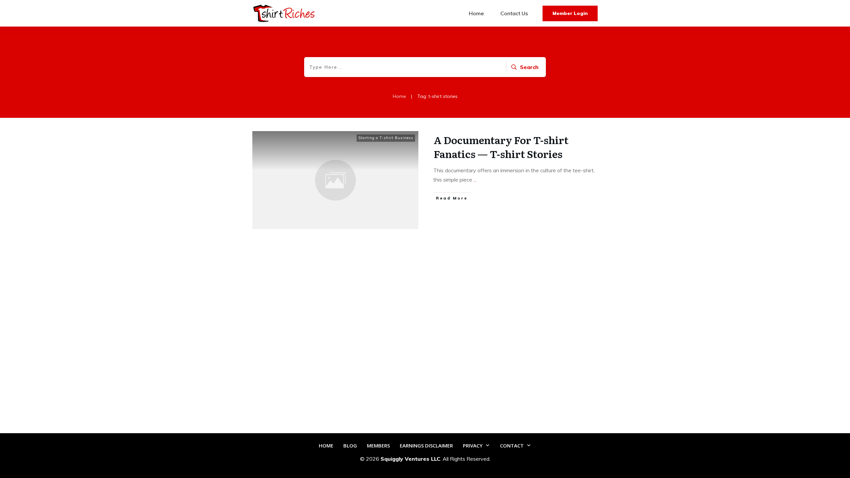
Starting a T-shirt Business (385, 137)
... (474, 179)
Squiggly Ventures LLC (410, 458)
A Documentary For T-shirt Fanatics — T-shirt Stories (501, 146)
